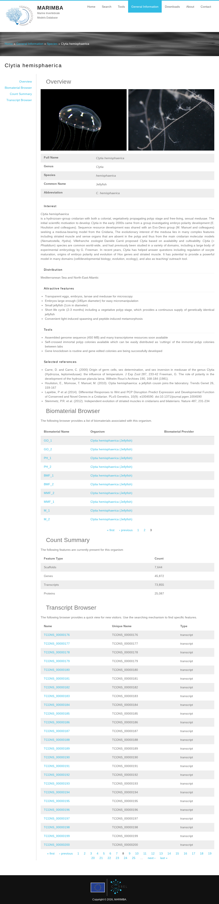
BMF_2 (49, 484)
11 (144, 853)
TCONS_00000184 (57, 704)
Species (52, 43)
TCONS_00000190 (57, 757)
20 (93, 858)
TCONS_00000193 (57, 783)
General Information (144, 6)
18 (201, 853)
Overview (25, 81)
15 (177, 853)
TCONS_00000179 (57, 661)
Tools (121, 6)
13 (161, 853)
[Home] (19, 25)
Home (91, 6)
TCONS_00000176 (57, 635)
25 (133, 858)
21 (101, 858)
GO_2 (48, 449)
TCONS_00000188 (57, 739)
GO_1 (48, 440)
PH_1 (47, 458)
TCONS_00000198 (57, 827)
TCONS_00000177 (57, 643)
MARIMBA (50, 8)
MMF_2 (49, 493)
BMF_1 (49, 475)
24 (125, 858)
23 (117, 858)
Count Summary (21, 94)
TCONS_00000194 (57, 792)
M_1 (47, 510)
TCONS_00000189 (57, 748)
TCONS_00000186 (57, 722)
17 (193, 853)
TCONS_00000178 (57, 652)
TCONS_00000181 (57, 678)
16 (185, 853)
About (190, 6)
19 (210, 853)
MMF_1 (49, 501)
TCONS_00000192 (57, 774)
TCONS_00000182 (57, 687)
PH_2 (47, 466)
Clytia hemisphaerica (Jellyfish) (111, 440)
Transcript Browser (19, 100)
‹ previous (126, 530)
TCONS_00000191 (57, 766)
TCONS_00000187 (57, 731)
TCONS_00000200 (57, 844)
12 (153, 853)
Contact (206, 6)
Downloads (172, 6)
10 (137, 853)
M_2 (47, 519)
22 (109, 858)
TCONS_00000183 (57, 696)
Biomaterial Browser (18, 87)
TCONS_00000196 (57, 809)
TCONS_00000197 (57, 818)
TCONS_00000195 (57, 801)
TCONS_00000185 (57, 713)
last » (163, 858)
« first (110, 530)
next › (151, 858)
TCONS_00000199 (57, 836)
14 (169, 853)
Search (106, 6)
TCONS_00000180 (57, 669)
